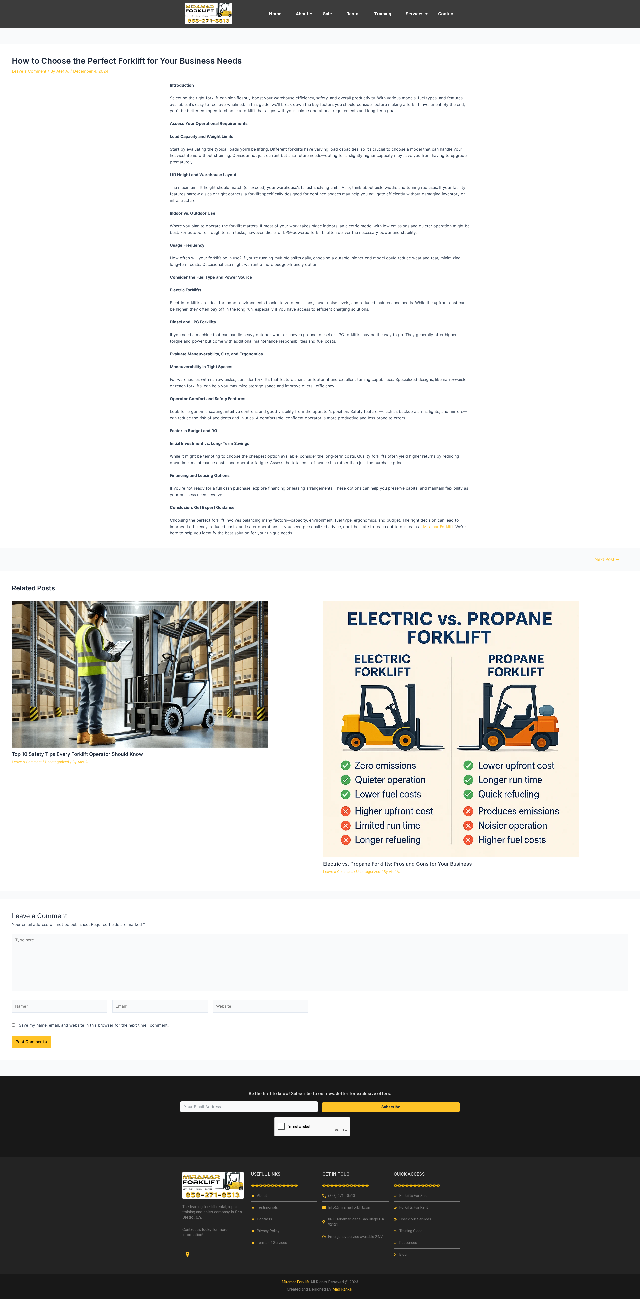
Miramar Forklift (438, 526)
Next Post (607, 559)
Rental (353, 13)
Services (415, 13)
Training (382, 13)
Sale (327, 13)
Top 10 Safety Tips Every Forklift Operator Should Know (77, 754)
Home (275, 13)
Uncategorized (57, 762)
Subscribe (391, 1107)
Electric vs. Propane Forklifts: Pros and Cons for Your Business (397, 864)
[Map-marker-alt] (187, 1254)
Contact (446, 13)
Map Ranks (342, 1289)
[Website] (260, 1007)
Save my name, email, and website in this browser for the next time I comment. (94, 1025)
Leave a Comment (29, 71)
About (302, 13)
